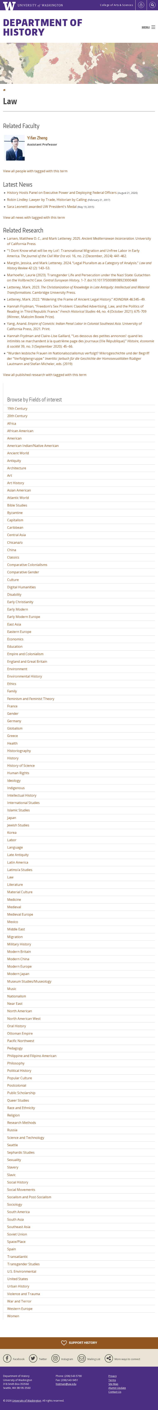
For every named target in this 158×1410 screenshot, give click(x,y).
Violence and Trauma (23, 1294)
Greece (12, 735)
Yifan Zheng (37, 137)
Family (12, 691)
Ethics (11, 683)
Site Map (113, 1384)
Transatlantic (17, 1256)
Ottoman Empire (20, 1033)
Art (9, 475)
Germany (14, 721)
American (14, 438)
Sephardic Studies (21, 1152)
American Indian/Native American (33, 445)
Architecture (16, 468)
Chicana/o (15, 542)
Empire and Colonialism (25, 654)
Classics (13, 557)
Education (14, 646)
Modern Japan (18, 974)
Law (10, 877)
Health (12, 743)
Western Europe (20, 1308)
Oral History (16, 1026)
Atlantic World (18, 497)
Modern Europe (19, 966)
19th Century (17, 408)
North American (19, 1011)
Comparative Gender (23, 572)
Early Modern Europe (23, 616)
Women (13, 1316)
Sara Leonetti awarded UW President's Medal (42, 206)
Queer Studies (18, 1100)
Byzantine (15, 512)
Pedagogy (15, 1048)
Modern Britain (19, 951)
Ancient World (18, 453)
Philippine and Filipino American (31, 1056)
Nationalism (16, 996)
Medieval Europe (20, 914)
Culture (13, 579)
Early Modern (17, 609)
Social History (17, 1182)
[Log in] (141, 5)
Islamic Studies (18, 810)
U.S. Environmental (21, 1271)
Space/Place (16, 1241)
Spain (11, 1249)
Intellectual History (21, 795)
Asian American (19, 490)
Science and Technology (25, 1137)
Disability (14, 594)
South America (18, 1212)
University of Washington (26, 1400)
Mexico (12, 922)
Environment (17, 669)
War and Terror (19, 1301)
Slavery (12, 1167)
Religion (13, 1115)
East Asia (14, 624)
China (11, 550)
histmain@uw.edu (66, 1384)
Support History (82, 1342)
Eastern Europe (19, 631)
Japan (11, 817)
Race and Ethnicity (21, 1108)
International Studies (23, 802)
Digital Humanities (21, 587)
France (12, 706)
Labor (11, 840)
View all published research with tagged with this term (44, 374)
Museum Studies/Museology (29, 981)
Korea (11, 832)
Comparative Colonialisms (27, 564)
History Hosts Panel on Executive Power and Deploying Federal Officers (62, 192)
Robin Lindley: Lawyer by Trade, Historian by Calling (47, 199)
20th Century (17, 416)
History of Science (21, 765)
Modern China (18, 959)
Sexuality (14, 1160)
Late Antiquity (18, 854)
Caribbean (15, 527)
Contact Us (114, 1392)
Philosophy (15, 1063)
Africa (11, 423)
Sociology (14, 1204)
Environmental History (24, 676)
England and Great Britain (27, 661)
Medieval (14, 907)
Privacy (112, 1376)
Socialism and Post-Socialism (29, 1197)
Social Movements (21, 1189)
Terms (112, 1380)
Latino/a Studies (19, 870)
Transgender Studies (23, 1264)
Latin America (17, 862)
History (13, 758)
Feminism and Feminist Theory (30, 698)
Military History (19, 944)
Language (15, 847)
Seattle (12, 1145)
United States (17, 1279)
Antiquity (14, 460)
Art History (15, 483)
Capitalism (15, 520)
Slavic (11, 1175)
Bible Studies (17, 505)
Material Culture (20, 892)
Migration (15, 937)
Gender (13, 713)
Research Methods (21, 1122)
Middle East (16, 929)
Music (11, 989)
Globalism (14, 728)
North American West (24, 1018)
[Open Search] (152, 5)
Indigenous (16, 788)
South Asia (15, 1219)
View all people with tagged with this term (35, 171)
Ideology (14, 780)
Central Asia (16, 535)
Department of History (42, 27)
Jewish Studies (18, 825)
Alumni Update (117, 1388)
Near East (14, 1003)
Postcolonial (16, 1085)
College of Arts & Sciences (116, 5)
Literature (15, 884)
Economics (15, 639)
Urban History (18, 1286)
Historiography (19, 750)
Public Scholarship (21, 1093)
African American (20, 431)
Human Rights (18, 773)
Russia (12, 1130)
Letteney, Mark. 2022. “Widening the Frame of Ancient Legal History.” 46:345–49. (76, 299)
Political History (19, 1070)
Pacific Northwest (20, 1041)
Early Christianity (20, 602)
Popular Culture (19, 1078)
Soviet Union (17, 1234)
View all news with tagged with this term (34, 217)
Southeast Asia (18, 1227)
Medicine (14, 899)
